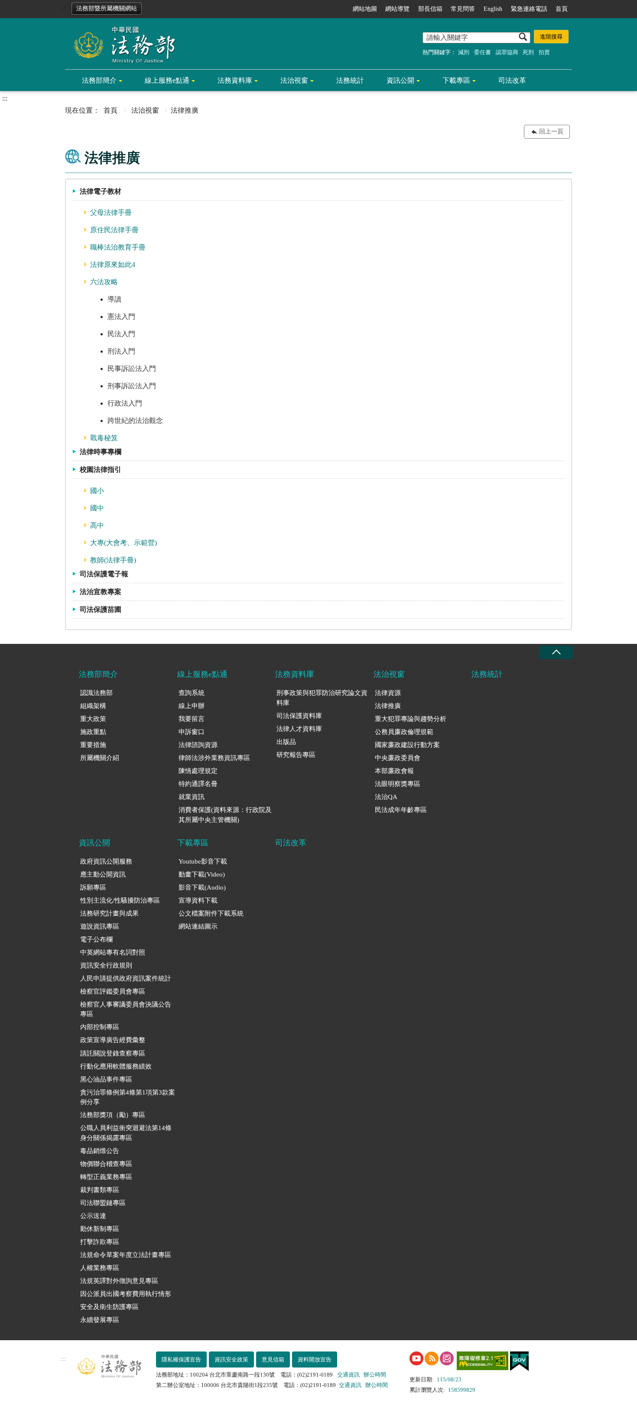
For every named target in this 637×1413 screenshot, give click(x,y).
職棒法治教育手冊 (118, 247)
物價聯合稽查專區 (106, 1163)
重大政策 (93, 718)
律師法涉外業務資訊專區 (214, 757)
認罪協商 (507, 52)
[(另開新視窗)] (416, 1358)
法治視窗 (294, 80)
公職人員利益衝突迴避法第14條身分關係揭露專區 (126, 1132)
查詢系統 (192, 692)
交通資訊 (348, 1374)
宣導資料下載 (198, 900)
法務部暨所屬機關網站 (106, 8)
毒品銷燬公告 (99, 1150)
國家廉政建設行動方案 (407, 744)
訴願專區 (93, 887)
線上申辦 (192, 705)
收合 (556, 652)
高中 (97, 525)
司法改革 (512, 80)
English (493, 9)
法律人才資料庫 (299, 728)
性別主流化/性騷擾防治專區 (120, 900)
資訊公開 (400, 80)
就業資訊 (192, 796)
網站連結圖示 (198, 926)
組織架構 (93, 705)
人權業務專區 (99, 1267)
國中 (97, 508)
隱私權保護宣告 (181, 1359)
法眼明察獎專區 (397, 783)
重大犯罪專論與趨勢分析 (410, 718)
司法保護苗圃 (100, 609)
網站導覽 (397, 9)
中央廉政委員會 (397, 757)
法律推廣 (388, 705)
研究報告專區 (295, 754)
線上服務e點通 (167, 80)
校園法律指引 (100, 469)
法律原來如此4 (112, 264)
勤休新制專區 (99, 1228)
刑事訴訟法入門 (131, 386)
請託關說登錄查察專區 (112, 1053)
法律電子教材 (100, 191)
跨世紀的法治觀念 (135, 420)
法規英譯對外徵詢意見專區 (119, 1280)
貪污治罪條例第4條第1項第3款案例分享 (127, 1097)
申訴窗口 (192, 731)
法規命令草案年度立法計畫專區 (125, 1254)
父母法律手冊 (111, 212)
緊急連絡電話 (529, 9)
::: (63, 7)
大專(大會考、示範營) (123, 542)
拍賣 (544, 52)
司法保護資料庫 (299, 715)
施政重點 (93, 731)
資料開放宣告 (315, 1359)
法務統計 (350, 80)
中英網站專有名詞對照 (112, 952)
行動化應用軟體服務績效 (116, 1066)
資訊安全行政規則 (106, 965)
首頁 (562, 9)
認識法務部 (96, 692)
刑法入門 (121, 351)
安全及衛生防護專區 (109, 1306)
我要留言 (192, 718)
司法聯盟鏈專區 (103, 1202)
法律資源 (388, 692)
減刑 (463, 52)
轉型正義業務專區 (106, 1176)
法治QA (386, 796)
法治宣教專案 (100, 591)
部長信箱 (430, 9)
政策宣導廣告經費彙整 (112, 1039)
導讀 (114, 299)
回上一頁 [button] (551, 131)
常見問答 (463, 9)
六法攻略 (104, 282)
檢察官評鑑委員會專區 (112, 991)
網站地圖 (365, 9)
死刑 (528, 52)
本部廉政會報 (394, 770)
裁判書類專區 (99, 1189)
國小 (97, 490)
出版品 (286, 741)
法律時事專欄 (100, 451)
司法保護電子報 (104, 574)
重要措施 (93, 744)
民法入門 (121, 334)
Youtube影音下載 (203, 861)
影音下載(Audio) (202, 887)
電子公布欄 (96, 939)
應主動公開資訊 (103, 874)
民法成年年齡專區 (401, 809)
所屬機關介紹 (99, 757)
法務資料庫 (235, 80)
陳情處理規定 (198, 770)
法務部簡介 (99, 80)
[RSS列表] (432, 1358)
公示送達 (93, 1215)
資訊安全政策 (231, 1359)
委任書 (482, 52)
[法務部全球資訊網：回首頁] (121, 44)
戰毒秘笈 (104, 438)
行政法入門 (124, 403)
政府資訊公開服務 (106, 861)
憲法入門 (121, 316)
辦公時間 (375, 1374)
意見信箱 (273, 1359)
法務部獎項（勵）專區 (112, 1114)
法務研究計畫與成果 (109, 913)
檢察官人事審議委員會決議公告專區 (125, 1009)
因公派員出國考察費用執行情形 (125, 1293)
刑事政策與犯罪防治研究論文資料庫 (321, 697)
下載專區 (456, 80)
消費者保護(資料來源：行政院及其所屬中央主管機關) (225, 814)
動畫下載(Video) (202, 874)
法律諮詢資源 (198, 744)
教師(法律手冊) (113, 560)
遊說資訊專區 (99, 926)
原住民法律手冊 (114, 230)
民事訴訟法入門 (131, 368)
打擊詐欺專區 (99, 1241)
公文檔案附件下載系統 (211, 913)
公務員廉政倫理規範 (404, 731)
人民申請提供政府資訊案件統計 (125, 978)
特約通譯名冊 (198, 783)
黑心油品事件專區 (106, 1079)
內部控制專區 (99, 1026)
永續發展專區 (99, 1319)
